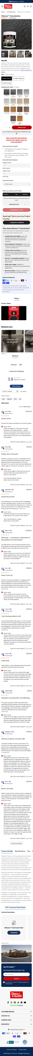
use (20, 399)
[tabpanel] (16, 312)
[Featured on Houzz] (16, 1005)
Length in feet (7, 162)
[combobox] (25, 407)
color (3, 399)
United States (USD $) (16, 1029)
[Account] (28, 6)
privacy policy (8, 983)
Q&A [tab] (20, 365)
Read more (28, 466)
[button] (13, 313)
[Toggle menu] (2, 6)
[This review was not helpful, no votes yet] (30, 442)
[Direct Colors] (12, 341)
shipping (9, 399)
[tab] (16, 298)
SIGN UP (16, 979)
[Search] (25, 6)
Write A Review (16, 386)
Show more (5, 403)
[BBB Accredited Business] (13, 1042)
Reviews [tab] (14, 365)
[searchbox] (8, 391)
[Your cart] (31, 6)
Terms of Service (12, 1049)
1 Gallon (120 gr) (6, 78)
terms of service (23, 982)
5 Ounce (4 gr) (6, 83)
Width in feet (6, 171)
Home (3, 12)
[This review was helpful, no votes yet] (27, 442)
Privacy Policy (22, 1049)
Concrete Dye (11, 12)
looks (15, 399)
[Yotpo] (25, 1042)
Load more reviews (16, 843)
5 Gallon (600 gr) (18, 78)
